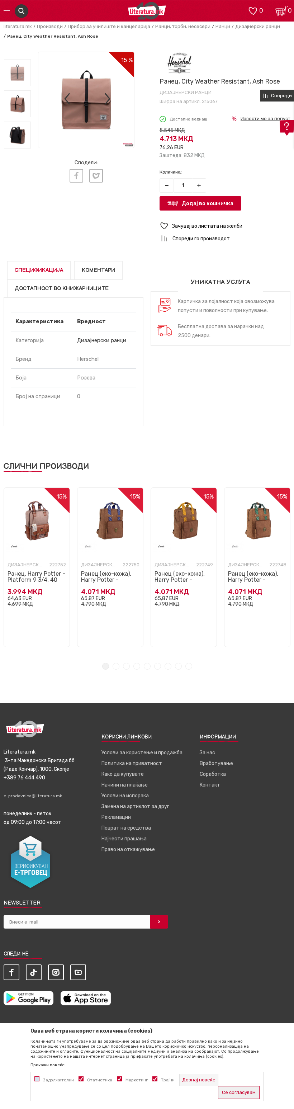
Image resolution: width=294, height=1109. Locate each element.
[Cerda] (15, 546)
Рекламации (116, 817)
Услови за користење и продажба (141, 753)
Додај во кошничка (207, 203)
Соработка (213, 774)
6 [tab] (157, 666)
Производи (50, 26)
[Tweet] (96, 176)
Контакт (210, 785)
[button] (225, 226)
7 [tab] (168, 666)
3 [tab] (126, 666)
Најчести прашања (124, 839)
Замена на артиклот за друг (135, 806)
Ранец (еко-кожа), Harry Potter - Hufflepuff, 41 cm (180, 580)
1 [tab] (105, 666)
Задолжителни (58, 1080)
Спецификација (39, 270)
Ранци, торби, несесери (182, 26)
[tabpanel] (37, 567)
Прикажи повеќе (47, 1065)
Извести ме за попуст (265, 118)
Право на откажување (128, 849)
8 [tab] (178, 666)
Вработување (216, 763)
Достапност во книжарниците (62, 288)
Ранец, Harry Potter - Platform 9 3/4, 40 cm (36, 580)
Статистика (99, 1080)
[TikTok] (34, 972)
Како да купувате (122, 774)
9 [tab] (188, 666)
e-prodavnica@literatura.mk (33, 795)
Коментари (98, 270)
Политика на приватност (131, 763)
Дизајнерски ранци (257, 26)
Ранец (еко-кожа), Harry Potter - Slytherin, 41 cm (253, 580)
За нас (207, 753)
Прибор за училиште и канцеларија (109, 26)
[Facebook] (76, 176)
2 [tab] (116, 666)
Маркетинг (136, 1080)
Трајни (168, 1080)
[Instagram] (56, 972)
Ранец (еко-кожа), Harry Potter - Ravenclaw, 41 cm (106, 580)
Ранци (222, 26)
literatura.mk (18, 26)
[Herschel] (179, 63)
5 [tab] (147, 666)
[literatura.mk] (147, 13)
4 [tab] (136, 666)
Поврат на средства (126, 828)
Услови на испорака (125, 796)
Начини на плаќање (124, 785)
